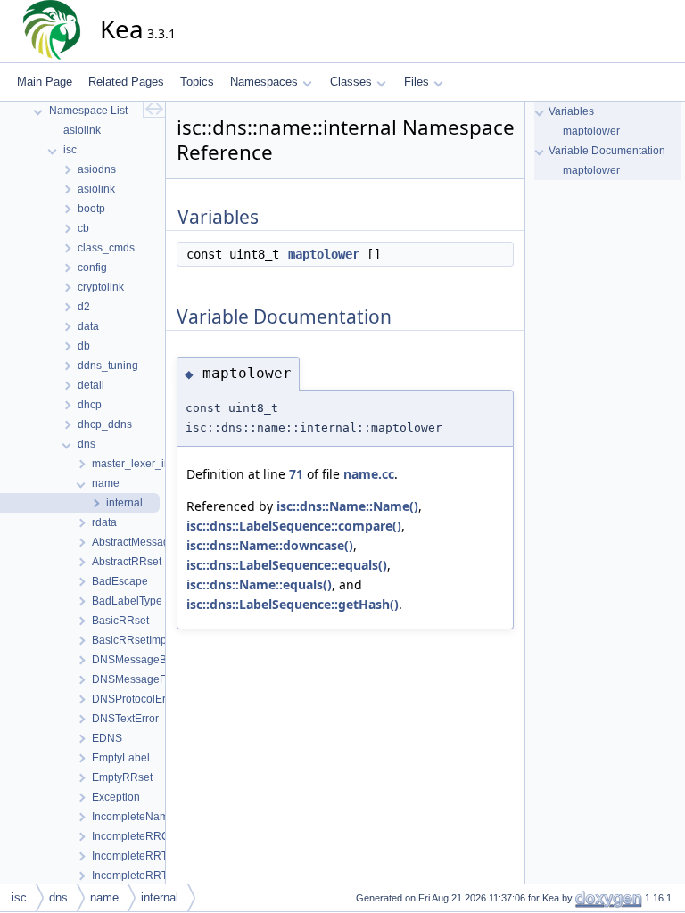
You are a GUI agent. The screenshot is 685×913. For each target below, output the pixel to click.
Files (416, 81)
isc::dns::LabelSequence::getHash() (292, 604)
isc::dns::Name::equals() (259, 584)
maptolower (323, 254)
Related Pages (126, 81)
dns (58, 897)
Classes (351, 81)
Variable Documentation (607, 150)
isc (19, 897)
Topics (197, 81)
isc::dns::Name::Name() (347, 506)
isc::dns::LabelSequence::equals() (286, 564)
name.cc (368, 473)
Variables (571, 111)
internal (159, 897)
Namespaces (264, 81)
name (104, 897)
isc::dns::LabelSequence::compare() (293, 525)
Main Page (44, 81)
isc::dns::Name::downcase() (269, 545)
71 (296, 473)
